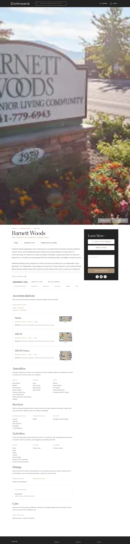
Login (115, 3)
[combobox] (40, 3)
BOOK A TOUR (101, 247)
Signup (104, 3)
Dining (68, 286)
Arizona (99, 542)
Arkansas (78, 542)
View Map (104, 220)
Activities (57, 286)
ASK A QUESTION (101, 270)
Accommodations (20, 286)
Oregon (14, 228)
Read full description (18, 276)
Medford (37, 228)
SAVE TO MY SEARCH (103, 241)
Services (46, 286)
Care (77, 286)
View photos (120, 220)
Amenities (34, 286)
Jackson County (25, 228)
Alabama (56, 542)
